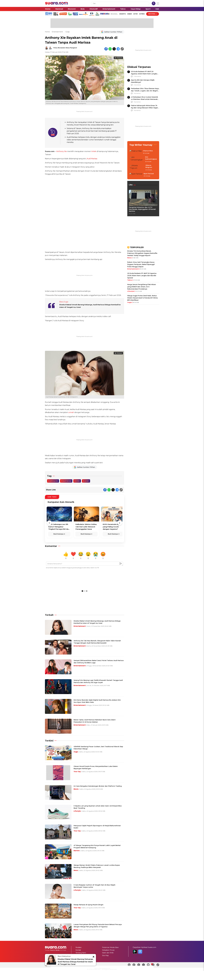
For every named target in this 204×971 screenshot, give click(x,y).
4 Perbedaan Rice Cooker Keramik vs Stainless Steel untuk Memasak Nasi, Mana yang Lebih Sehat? (144, 99)
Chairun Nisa (148, 151)
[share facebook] (106, 49)
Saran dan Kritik (107, 953)
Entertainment (109, 9)
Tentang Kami (81, 953)
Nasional (59, 9)
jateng (142, 14)
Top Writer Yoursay (140, 145)
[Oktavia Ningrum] (136, 167)
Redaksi (78, 947)
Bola (82, 9)
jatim (135, 14)
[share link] (122, 49)
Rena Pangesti (71, 48)
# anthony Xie (53, 481)
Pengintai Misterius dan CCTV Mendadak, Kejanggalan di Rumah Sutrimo (142, 209)
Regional (152, 14)
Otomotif (93, 9)
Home (47, 9)
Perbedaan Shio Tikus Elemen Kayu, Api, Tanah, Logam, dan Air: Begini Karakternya (145, 91)
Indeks (158, 9)
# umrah (86, 481)
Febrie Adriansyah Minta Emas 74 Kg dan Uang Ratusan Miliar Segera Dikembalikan (145, 108)
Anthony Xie (61, 151)
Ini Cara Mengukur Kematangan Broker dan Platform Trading (98, 786)
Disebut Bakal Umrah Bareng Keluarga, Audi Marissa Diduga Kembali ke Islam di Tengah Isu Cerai (75, 961)
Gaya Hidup (136, 9)
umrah (71, 412)
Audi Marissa (92, 159)
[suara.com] (56, 4)
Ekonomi (72, 9)
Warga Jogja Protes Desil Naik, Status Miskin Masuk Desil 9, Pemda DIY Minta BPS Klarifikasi (142, 298)
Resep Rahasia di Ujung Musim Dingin (88, 905)
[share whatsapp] (110, 49)
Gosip (67, 32)
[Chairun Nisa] (135, 152)
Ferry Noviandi (59, 48)
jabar (129, 14)
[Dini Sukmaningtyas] (136, 159)
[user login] (153, 4)
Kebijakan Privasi (108, 950)
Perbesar (119, 58)
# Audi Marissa (66, 481)
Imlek (93, 151)
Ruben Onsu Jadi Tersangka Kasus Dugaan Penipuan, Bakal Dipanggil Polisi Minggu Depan (141, 264)
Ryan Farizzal (149, 173)
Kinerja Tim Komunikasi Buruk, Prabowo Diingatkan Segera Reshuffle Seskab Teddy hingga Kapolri (142, 253)
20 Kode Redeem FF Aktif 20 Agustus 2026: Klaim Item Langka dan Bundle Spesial (144, 74)
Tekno (123, 9)
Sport (148, 9)
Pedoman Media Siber (110, 947)
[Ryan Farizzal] (135, 175)
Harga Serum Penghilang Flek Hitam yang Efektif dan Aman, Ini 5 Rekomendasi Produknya (141, 287)
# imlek (77, 481)
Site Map (105, 955)
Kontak (78, 950)
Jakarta (122, 14)
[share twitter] (114, 49)
